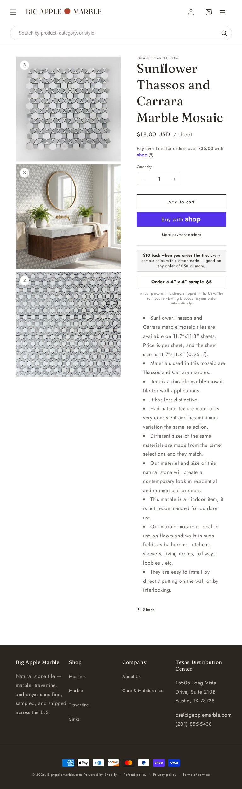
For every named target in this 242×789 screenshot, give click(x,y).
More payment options (181, 234)
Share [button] (149, 609)
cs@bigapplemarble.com (204, 714)
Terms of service (196, 774)
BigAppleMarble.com (64, 774)
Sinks (74, 719)
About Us (131, 676)
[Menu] (222, 12)
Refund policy (135, 774)
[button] (13, 12)
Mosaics (77, 676)
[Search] (224, 33)
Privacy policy (164, 774)
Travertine (79, 704)
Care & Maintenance (143, 690)
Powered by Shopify (100, 774)
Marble (76, 690)
